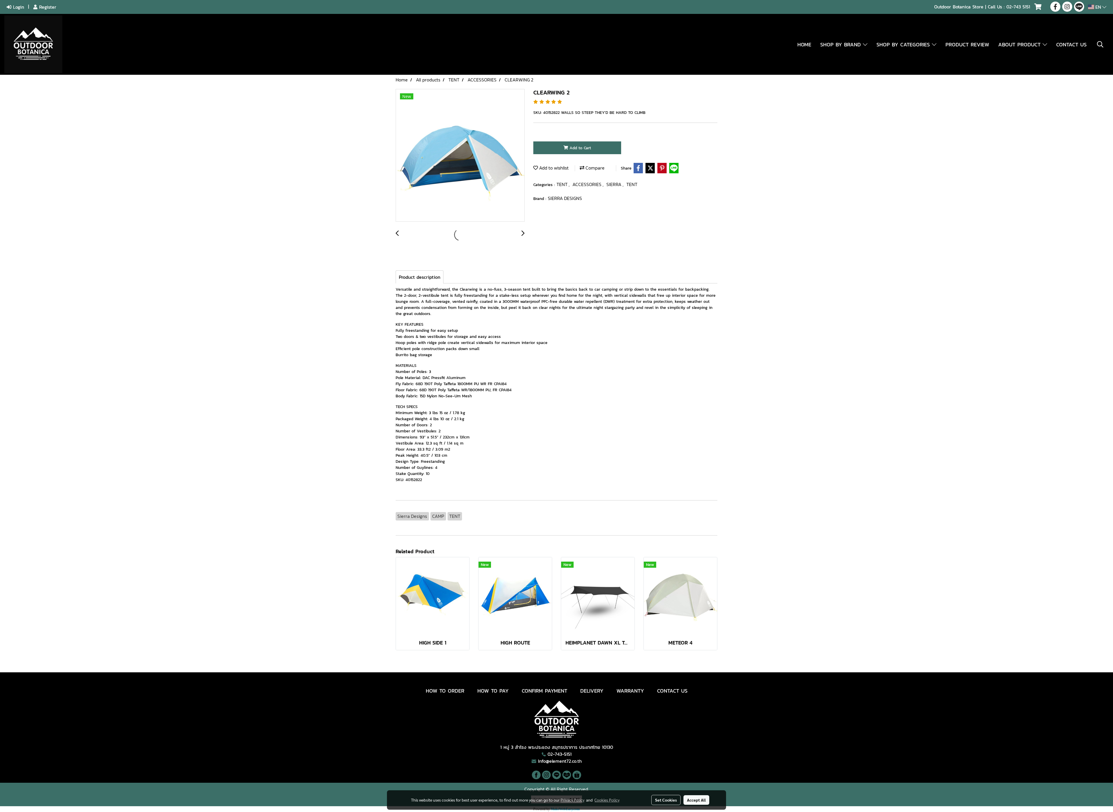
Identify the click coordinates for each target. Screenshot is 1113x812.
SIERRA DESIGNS (565, 198)
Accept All (696, 799)
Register (46, 6)
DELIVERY (591, 691)
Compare (594, 167)
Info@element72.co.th (560, 761)
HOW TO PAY (493, 691)
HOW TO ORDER (445, 691)
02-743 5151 (1018, 6)
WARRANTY (630, 691)
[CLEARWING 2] (460, 155)
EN (1098, 6)
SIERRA (614, 184)
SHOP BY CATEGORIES (904, 44)
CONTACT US (1071, 44)
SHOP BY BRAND (841, 44)
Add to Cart (579, 148)
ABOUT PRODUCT (1020, 44)
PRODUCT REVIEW (967, 44)
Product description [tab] (419, 277)
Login (17, 6)
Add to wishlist (553, 167)
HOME (804, 44)
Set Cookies (666, 799)
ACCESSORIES (587, 184)
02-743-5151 (560, 754)
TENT (562, 184)
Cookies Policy (606, 799)
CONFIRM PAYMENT (544, 691)
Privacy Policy (572, 799)
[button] (1100, 44)
